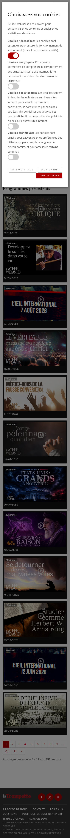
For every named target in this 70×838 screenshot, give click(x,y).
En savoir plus (22, 169)
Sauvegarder (50, 169)
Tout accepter (49, 175)
